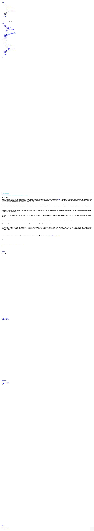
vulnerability (22, 244)
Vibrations (3, 525)
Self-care (13, 195)
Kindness (13, 244)
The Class (58, 199)
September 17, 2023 (5, 527)
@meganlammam (56, 235)
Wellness (26, 195)
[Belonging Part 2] (31, 378)
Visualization (17, 195)
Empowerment (8, 244)
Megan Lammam (6, 193)
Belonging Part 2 (4, 380)
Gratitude (3, 316)
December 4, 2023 (5, 318)
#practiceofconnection (50, 235)
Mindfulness (9, 195)
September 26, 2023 (5, 382)
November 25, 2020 (5, 194)
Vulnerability (22, 195)
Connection (4, 195)
